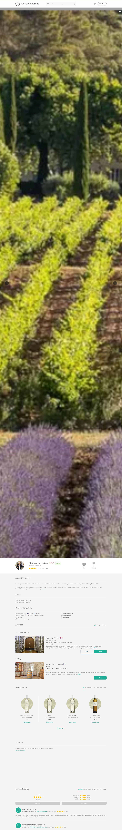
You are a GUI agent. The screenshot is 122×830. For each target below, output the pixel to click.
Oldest (85, 789)
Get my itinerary (20, 750)
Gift (87, 651)
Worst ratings (101, 789)
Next (114, 282)
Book (100, 651)
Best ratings (92, 789)
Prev (6, 282)
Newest (80, 789)
